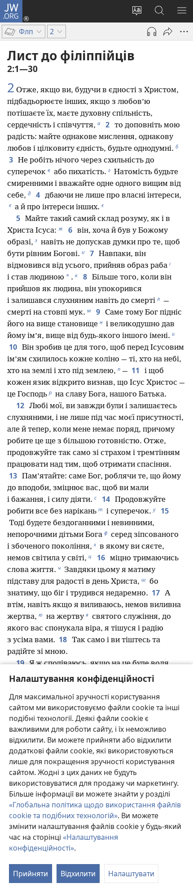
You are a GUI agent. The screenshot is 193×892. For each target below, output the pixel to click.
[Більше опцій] (184, 31)
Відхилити (78, 873)
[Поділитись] (168, 31)
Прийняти (30, 873)
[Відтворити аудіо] (152, 31)
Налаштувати (131, 873)
